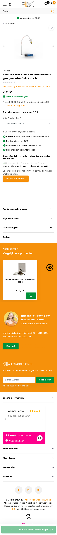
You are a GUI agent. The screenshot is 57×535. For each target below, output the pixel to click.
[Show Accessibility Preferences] (50, 267)
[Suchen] (52, 11)
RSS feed (46, 499)
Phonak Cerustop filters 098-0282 (20, 281)
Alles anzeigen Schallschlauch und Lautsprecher (27, 86)
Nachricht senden (15, 178)
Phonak (6, 70)
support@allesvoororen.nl (34, 347)
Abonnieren (45, 379)
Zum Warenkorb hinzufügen (33, 529)
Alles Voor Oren (32, 499)
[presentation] (4, 46)
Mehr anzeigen (15, 105)
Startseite (10, 23)
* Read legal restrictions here (16, 385)
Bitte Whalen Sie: (12, 118)
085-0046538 (29, 344)
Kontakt (10, 346)
